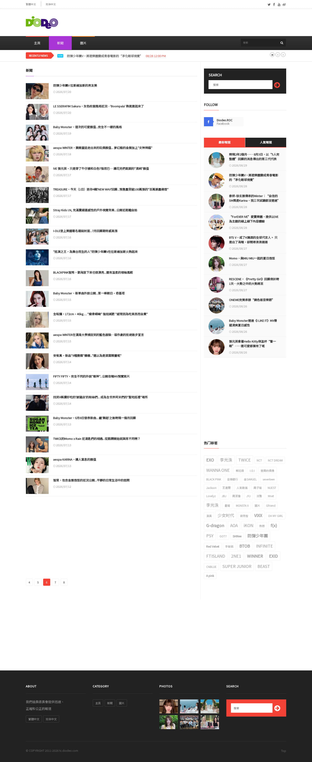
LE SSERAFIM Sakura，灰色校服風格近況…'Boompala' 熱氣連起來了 (98, 106)
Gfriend (270, 505)
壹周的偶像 (267, 470)
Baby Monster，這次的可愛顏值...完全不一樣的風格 (87, 127)
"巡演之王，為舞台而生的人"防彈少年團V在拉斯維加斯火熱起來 (95, 251)
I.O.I (252, 470)
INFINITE (264, 546)
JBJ (224, 496)
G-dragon (215, 525)
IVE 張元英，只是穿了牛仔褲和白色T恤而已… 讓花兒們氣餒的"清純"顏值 (101, 168)
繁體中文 (31, 4)
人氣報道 (266, 142)
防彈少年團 (257, 535)
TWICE (244, 460)
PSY (210, 535)
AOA (234, 525)
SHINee (237, 536)
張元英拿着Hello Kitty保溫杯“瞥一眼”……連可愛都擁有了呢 (252, 343)
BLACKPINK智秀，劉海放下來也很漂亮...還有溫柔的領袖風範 (93, 272)
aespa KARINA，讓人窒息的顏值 (74, 459)
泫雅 (259, 496)
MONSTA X (242, 505)
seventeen (269, 479)
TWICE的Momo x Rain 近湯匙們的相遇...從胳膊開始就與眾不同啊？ (96, 438)
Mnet (271, 496)
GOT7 (223, 536)
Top (283, 751)
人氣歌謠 (242, 488)
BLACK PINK (213, 479)
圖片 (83, 43)
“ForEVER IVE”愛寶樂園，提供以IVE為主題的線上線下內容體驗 (253, 218)
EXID (273, 556)
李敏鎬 (229, 546)
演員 (209, 516)
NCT (259, 460)
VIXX (258, 515)
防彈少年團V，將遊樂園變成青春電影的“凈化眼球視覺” (253, 177)
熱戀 (262, 526)
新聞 (60, 43)
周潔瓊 (236, 496)
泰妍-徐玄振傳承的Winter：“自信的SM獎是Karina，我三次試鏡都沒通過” (254, 198)
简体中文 (51, 4)
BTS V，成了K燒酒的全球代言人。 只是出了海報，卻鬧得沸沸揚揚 (253, 239)
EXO (210, 460)
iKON (248, 525)
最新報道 (224, 142)
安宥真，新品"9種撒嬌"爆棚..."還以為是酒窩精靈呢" (87, 355)
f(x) (274, 525)
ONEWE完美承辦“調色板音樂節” (252, 300)
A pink (210, 575)
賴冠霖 (240, 470)
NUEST (272, 488)
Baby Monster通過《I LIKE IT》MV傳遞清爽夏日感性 (253, 322)
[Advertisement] (203, 22)
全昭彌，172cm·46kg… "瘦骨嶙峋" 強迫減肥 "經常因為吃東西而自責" (100, 314)
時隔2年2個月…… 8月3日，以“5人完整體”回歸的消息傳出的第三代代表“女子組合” (254, 159)
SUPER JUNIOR (236, 566)
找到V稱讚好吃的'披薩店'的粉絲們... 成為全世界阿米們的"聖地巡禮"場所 (100, 397)
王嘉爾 (226, 488)
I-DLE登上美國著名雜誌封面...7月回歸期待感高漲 (85, 231)
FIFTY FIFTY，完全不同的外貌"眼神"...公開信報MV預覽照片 (91, 376)
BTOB (244, 546)
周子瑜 (258, 488)
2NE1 (236, 556)
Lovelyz (211, 496)
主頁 (37, 43)
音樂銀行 (232, 479)
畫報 (227, 505)
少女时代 (226, 515)
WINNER (255, 556)
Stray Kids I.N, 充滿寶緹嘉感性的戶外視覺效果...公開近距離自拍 (95, 210)
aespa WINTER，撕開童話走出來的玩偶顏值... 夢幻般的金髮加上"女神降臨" (102, 147)
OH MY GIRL (275, 516)
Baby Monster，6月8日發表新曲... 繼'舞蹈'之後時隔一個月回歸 (94, 418)
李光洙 (226, 460)
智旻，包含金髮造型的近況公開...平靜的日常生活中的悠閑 (91, 480)
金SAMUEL (250, 479)
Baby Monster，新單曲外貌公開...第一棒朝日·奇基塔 (89, 293)
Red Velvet (212, 546)
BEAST (263, 566)
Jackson (211, 488)
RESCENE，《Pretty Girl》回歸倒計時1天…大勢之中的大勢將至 (254, 281)
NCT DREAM (275, 460)
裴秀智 (244, 516)
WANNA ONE (218, 470)
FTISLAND (215, 556)
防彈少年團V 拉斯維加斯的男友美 (75, 85)
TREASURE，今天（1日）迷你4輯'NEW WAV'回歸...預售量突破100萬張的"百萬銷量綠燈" (111, 189)
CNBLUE (211, 567)
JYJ (248, 496)
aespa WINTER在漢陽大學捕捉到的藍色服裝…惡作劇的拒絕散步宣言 (98, 334)
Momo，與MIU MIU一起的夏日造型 (252, 258)
